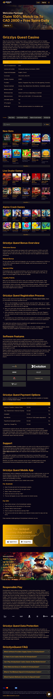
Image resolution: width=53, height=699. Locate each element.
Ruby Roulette (25, 195)
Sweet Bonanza (5, 159)
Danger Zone (6, 230)
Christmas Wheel (34, 218)
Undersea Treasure (5, 218)
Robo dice (44, 230)
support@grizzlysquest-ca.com (11, 695)
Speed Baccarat (34, 182)
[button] (48, 2)
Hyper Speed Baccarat (45, 182)
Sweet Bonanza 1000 (35, 144)
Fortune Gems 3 (45, 159)
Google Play (27, 542)
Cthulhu (44, 217)
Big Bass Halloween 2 (15, 144)
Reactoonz (44, 143)
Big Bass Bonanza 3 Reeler (15, 160)
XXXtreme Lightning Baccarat (5, 183)
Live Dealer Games (22, 117)
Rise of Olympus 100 (35, 159)
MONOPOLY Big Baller (15, 196)
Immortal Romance (5, 144)
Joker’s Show (25, 181)
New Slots (11, 117)
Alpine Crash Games (35, 117)
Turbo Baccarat (44, 196)
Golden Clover (35, 230)
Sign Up (44, 2)
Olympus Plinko (14, 218)
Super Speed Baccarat (35, 196)
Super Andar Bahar (15, 182)
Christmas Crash (25, 218)
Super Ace (24, 158)
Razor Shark (25, 143)
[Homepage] (7, 2)
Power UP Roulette (5, 196)
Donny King (15, 230)
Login (38, 2)
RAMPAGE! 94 (25, 230)
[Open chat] (49, 694)
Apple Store (13, 542)
